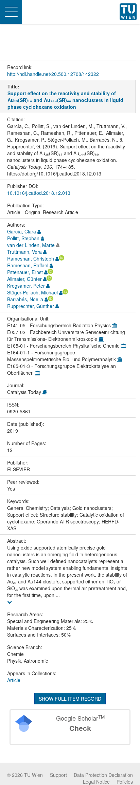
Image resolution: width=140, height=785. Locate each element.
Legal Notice (96, 781)
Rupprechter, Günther (30, 306)
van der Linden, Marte (31, 245)
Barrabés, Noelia (25, 299)
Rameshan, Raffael (27, 265)
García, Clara (21, 231)
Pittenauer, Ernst (25, 272)
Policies (125, 781)
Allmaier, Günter (24, 278)
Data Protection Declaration (103, 774)
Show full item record (70, 698)
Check (80, 728)
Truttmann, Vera (24, 251)
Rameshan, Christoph (30, 258)
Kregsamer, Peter (26, 285)
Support (58, 774)
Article (13, 680)
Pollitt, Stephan (23, 238)
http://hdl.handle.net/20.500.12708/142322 (53, 73)
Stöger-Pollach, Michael (32, 292)
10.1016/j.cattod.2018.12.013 (38, 192)
